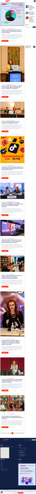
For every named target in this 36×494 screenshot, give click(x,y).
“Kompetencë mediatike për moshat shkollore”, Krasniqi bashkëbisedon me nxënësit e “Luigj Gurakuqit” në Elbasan (12, 381)
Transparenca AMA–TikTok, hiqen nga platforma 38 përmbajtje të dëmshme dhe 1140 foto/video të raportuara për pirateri (12, 168)
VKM (1, 462)
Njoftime (8, 28)
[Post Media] (12, 63)
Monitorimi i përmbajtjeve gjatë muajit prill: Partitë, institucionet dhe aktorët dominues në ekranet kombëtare (12, 31)
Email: (22, 450)
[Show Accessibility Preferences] (2, 492)
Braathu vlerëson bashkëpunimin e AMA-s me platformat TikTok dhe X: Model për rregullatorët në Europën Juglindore (12, 277)
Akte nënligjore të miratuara (4, 468)
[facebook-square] (32, 440)
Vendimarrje (20, 462)
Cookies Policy (15, 492)
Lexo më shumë (4, 40)
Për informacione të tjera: (22, 455)
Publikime (2, 466)
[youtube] (33, 440)
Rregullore (2, 463)
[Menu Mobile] (34, 1)
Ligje (1, 467)
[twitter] (35, 440)
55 (21, 433)
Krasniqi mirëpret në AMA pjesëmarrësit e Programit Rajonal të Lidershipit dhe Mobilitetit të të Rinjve (12, 417)
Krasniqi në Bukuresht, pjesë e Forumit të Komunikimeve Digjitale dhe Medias (11, 122)
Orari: (20, 447)
